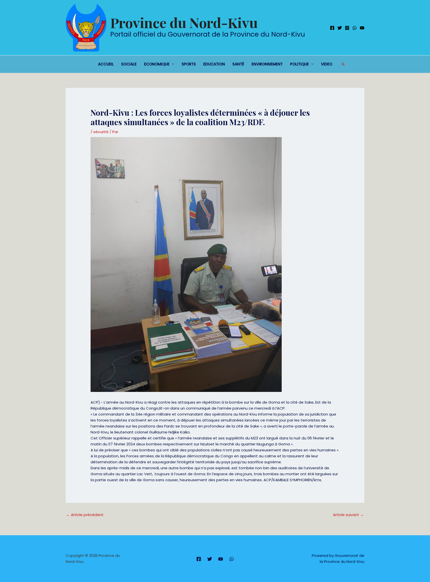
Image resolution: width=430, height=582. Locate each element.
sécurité (100, 131)
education (214, 64)
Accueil (106, 64)
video (326, 64)
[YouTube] (362, 28)
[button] (343, 64)
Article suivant (348, 514)
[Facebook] (332, 28)
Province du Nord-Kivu (184, 22)
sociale (129, 64)
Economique (156, 64)
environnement (267, 64)
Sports (189, 64)
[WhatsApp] (354, 28)
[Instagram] (347, 28)
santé (238, 64)
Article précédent (85, 514)
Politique (299, 64)
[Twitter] (339, 28)
